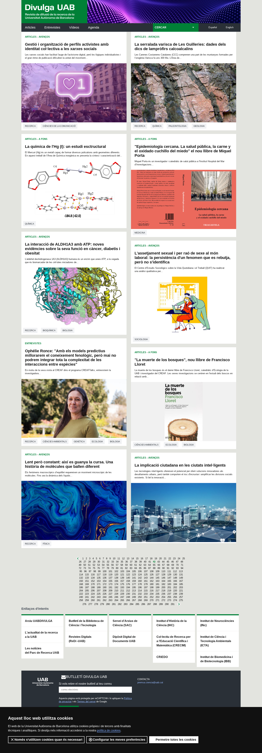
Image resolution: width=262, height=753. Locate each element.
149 (181, 577)
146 (163, 577)
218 (163, 590)
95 (80, 571)
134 (93, 577)
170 (93, 584)
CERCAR (160, 27)
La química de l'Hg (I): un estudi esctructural (65, 146)
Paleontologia (177, 126)
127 (157, 574)
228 (116, 593)
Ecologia (97, 441)
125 (146, 574)
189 (99, 587)
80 (117, 568)
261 (99, 600)
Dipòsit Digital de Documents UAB (124, 639)
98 (94, 571)
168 (81, 584)
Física (46, 544)
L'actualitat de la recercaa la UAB (41, 634)
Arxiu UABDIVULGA (38, 620)
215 (146, 590)
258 (81, 600)
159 (134, 581)
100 (104, 571)
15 (137, 558)
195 (134, 587)
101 (110, 571)
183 (169, 584)
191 (110, 587)
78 (108, 568)
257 (181, 597)
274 (175, 600)
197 (146, 587)
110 (163, 571)
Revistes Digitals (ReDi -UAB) (80, 639)
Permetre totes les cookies (176, 739)
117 (99, 574)
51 (89, 565)
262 (104, 600)
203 (181, 587)
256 (175, 597)
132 (81, 577)
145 (157, 577)
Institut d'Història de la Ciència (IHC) (171, 623)
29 (94, 561)
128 (163, 574)
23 (174, 558)
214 (140, 590)
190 (104, 587)
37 (131, 561)
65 (154, 565)
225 (99, 593)
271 (157, 600)
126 (151, 574)
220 (175, 590)
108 (151, 571)
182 (163, 584)
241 (87, 597)
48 (182, 561)
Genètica (79, 441)
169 (87, 584)
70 (177, 565)
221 (181, 590)
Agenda (93, 27)
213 (134, 590)
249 (134, 597)
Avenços (44, 36)
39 (140, 561)
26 (80, 561)
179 (146, 584)
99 (99, 571)
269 (146, 600)
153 (99, 581)
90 (163, 568)
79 (112, 568)
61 (135, 565)
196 (140, 587)
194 (128, 587)
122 (128, 574)
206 (93, 590)
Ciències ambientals (55, 441)
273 (169, 600)
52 (94, 565)
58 (121, 565)
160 (140, 581)
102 (116, 571)
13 (128, 558)
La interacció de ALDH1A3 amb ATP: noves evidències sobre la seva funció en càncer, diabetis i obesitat (72, 248)
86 (145, 568)
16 (142, 558)
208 (104, 590)
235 (157, 593)
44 (163, 561)
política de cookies (108, 730)
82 (126, 568)
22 (169, 558)
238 (175, 593)
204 (81, 590)
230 (128, 593)
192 (116, 587)
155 (110, 581)
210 (116, 590)
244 (104, 597)
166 (175, 581)
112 (175, 571)
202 (175, 587)
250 (140, 597)
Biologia (68, 330)
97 (90, 571)
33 (112, 561)
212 (128, 590)
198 (151, 587)
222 (81, 593)
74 (89, 568)
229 (122, 593)
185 (181, 584)
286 (143, 604)
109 (157, 571)
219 (169, 590)
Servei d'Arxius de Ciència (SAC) (125, 623)
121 (122, 574)
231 (134, 593)
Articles (30, 27)
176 (128, 584)
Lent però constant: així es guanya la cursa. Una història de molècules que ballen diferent (69, 464)
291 (172, 604)
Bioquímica (49, 330)
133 (87, 577)
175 (122, 584)
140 (128, 577)
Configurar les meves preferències (119, 739)
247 (122, 597)
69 (172, 565)
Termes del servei (86, 701)
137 (110, 577)
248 (128, 597)
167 (181, 581)
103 (122, 571)
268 (140, 600)
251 (146, 597)
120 (116, 574)
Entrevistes (52, 27)
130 (175, 574)
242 (93, 597)
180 (151, 584)
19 (156, 558)
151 (87, 581)
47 (177, 561)
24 (179, 558)
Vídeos (74, 27)
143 (146, 577)
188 (93, 587)
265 (122, 600)
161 (146, 581)
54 (103, 565)
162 (151, 581)
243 (99, 597)
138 (116, 577)
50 (84, 565)
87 (149, 568)
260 (93, 600)
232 (140, 593)
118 (104, 574)
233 (146, 593)
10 (114, 558)
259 (87, 600)
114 (81, 574)
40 (145, 561)
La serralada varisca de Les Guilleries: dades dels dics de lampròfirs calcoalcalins (180, 46)
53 (98, 565)
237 (169, 593)
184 (175, 584)
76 (98, 568)
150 (81, 581)
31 (103, 561)
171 (99, 584)
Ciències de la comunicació (59, 126)
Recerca (30, 126)
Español (213, 27)
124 (140, 574)
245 (110, 597)
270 (151, 600)
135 (99, 577)
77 (103, 568)
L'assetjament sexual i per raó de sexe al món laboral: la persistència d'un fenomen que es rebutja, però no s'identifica (182, 257)
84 (135, 568)
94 (182, 568)
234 (151, 593)
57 (117, 565)
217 (157, 590)
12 (123, 558)
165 (169, 581)
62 (140, 565)
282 (120, 604)
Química (29, 224)
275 (181, 600)
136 (104, 577)
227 (110, 593)
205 (87, 590)
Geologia (199, 126)
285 (137, 604)
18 (151, 558)
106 (140, 571)
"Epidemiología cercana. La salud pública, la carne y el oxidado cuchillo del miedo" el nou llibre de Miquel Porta (183, 151)
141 (134, 577)
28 (89, 561)
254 (163, 597)
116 (93, 574)
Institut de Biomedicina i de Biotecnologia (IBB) (216, 659)
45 (168, 561)
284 (131, 604)
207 (99, 590)
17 (146, 558)
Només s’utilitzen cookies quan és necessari (48, 739)
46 (172, 561)
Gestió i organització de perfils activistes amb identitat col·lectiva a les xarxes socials (67, 46)
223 (87, 593)
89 (159, 568)
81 (121, 568)
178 (140, 584)
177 (134, 584)
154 (104, 581)
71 (182, 565)
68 (168, 565)
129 (169, 574)
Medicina (140, 233)
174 (116, 584)
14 (132, 558)
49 (80, 565)
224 (93, 593)
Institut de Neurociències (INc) (217, 623)
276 (84, 604)
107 (146, 571)
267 (134, 600)
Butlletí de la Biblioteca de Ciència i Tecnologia (86, 623)
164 (163, 581)
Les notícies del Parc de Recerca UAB (42, 650)
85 (140, 568)
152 (93, 581)
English (229, 27)
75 (94, 568)
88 (154, 568)
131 (181, 574)
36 (126, 561)
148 (175, 577)
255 (169, 597)
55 (108, 565)
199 (157, 587)
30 (98, 561)
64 (149, 565)
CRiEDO (162, 656)
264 (116, 600)
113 (181, 571)
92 (172, 568)
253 (157, 597)
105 (134, 571)
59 (126, 565)
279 (102, 604)
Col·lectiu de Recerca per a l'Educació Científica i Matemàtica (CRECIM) (173, 641)
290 (167, 604)
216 (151, 590)
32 (108, 561)
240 (81, 597)
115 (87, 574)
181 (157, 584)
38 (136, 561)
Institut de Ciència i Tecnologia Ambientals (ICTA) (215, 641)
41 (149, 561)
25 (183, 558)
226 (104, 593)
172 (104, 584)
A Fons (43, 139)
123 (134, 574)
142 (140, 577)
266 (128, 600)
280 (108, 604)
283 (125, 604)
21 (165, 558)
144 (151, 577)
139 (122, 577)
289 (161, 604)
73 (84, 568)
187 (87, 587)
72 (80, 568)
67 (163, 565)
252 (151, 597)
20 (160, 558)
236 (163, 593)
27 (85, 561)
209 (110, 590)
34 (117, 561)
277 (90, 604)
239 (181, 593)
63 (145, 565)
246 (116, 597)
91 (168, 568)
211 (122, 590)
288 (155, 604)
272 (163, 600)
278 (96, 604)
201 (169, 587)
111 (169, 571)
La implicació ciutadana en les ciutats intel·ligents (180, 465)
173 (110, 584)
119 (110, 574)
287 (149, 604)
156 (116, 581)
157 (122, 581)
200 (163, 587)
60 (131, 565)
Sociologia (141, 339)
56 (112, 565)
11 (118, 558)
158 (128, 581)
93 (177, 568)
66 (159, 565)
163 (157, 581)
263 (110, 600)
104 (128, 571)
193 (122, 587)
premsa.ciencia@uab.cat (150, 682)
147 (169, 577)
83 (131, 568)
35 (122, 561)
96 (85, 571)
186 (81, 587)
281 (114, 604)
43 (158, 561)
